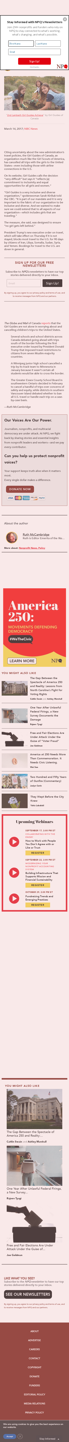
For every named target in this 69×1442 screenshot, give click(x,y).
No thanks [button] (34, 66)
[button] (65, 19)
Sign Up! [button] (34, 61)
